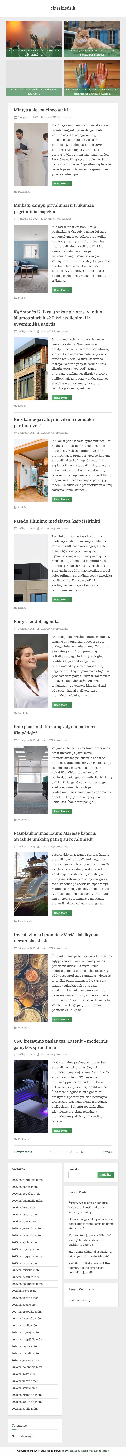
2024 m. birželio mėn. (26, 1353)
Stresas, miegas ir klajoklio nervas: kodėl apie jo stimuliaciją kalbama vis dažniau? (91, 1224)
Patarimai (24, 191)
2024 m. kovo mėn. (24, 1374)
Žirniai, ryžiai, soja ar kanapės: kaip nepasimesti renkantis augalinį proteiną (88, 1207)
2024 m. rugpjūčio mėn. (27, 1339)
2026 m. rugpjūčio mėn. (27, 1179)
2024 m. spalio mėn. (25, 1325)
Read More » (63, 184)
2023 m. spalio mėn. (25, 1408)
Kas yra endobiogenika (37, 621)
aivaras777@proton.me (57, 117)
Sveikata (23, 713)
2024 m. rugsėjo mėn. (26, 1332)
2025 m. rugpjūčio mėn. (27, 1256)
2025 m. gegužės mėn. (26, 1276)
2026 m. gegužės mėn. (26, 1193)
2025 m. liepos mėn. (25, 1263)
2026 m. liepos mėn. (25, 1186)
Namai (22, 406)
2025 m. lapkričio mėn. (27, 1235)
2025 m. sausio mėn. (25, 1304)
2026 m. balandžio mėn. (27, 1200)
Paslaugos (24, 819)
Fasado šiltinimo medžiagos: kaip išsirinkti (57, 521)
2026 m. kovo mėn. (24, 1207)
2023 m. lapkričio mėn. (27, 1401)
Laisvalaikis (25, 921)
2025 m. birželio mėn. (26, 1270)
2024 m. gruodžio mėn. (27, 1311)
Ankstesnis (24, 1152)
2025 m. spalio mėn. (25, 1242)
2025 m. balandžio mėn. (27, 1283)
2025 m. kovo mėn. (24, 1290)
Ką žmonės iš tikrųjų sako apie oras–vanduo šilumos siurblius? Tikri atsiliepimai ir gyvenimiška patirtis (58, 318)
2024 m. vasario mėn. (25, 1381)
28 (82, 1152)
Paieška (73, 1169)
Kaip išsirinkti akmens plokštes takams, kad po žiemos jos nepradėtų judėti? (89, 1268)
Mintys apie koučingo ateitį (41, 110)
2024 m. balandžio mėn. (27, 1367)
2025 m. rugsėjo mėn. (26, 1249)
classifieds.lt (63, 8)
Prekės (22, 298)
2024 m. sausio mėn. (25, 1388)
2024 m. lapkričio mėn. (27, 1318)
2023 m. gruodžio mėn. (27, 1394)
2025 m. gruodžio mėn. (27, 1228)
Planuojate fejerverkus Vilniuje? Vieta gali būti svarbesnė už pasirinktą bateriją (89, 1240)
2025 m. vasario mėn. (25, 1297)
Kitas (106, 1152)
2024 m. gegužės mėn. (26, 1360)
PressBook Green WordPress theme (88, 1450)
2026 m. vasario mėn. (25, 1214)
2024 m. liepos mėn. (25, 1346)
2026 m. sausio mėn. (25, 1221)
